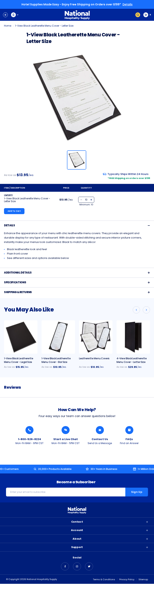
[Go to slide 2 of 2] (136, 309)
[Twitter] (89, 566)
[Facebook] (65, 566)
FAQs (129, 439)
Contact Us (100, 439)
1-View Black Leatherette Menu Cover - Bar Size (56, 360)
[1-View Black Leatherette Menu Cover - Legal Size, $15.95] (20, 337)
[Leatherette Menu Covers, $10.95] (95, 337)
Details (128, 4)
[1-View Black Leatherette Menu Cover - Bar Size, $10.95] (58, 337)
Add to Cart (14, 211)
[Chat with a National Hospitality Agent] (66, 430)
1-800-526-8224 (29, 439)
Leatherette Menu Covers (94, 358)
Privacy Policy (126, 579)
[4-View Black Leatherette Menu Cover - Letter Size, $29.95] (133, 337)
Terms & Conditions (104, 579)
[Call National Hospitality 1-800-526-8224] (29, 430)
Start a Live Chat (65, 439)
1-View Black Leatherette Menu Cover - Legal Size (18, 360)
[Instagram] (77, 566)
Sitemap (143, 579)
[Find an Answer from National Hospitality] (129, 430)
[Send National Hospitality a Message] (100, 430)
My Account (15, 15)
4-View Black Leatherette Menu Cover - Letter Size (132, 360)
